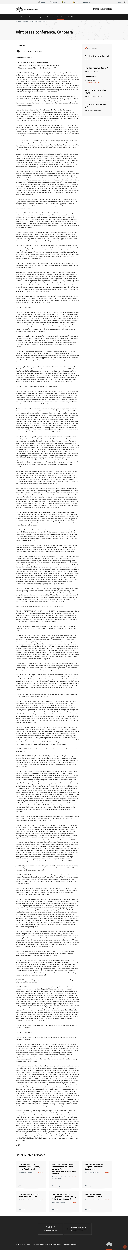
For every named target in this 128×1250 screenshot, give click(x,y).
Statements (51, 17)
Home (19, 21)
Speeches (42, 17)
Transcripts (60, 17)
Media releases (33, 17)
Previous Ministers (71, 17)
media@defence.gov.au (92, 82)
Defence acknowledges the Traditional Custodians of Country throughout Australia (77, 1229)
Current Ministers (21, 17)
